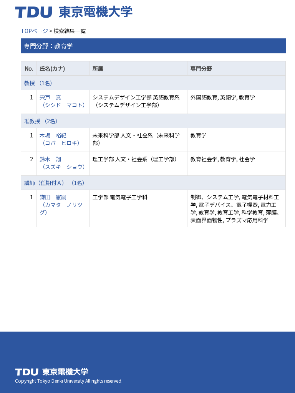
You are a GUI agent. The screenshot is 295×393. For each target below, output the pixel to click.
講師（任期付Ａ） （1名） (56, 183)
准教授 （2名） (42, 121)
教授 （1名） (39, 83)
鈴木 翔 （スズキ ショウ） (64, 162)
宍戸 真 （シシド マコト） (64, 101)
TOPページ (34, 31)
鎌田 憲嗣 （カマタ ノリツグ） (61, 204)
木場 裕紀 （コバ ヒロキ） (61, 139)
